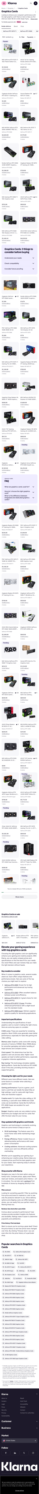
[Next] (35, 32)
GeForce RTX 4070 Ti (12, 998)
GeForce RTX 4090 (11, 985)
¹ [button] (6, 69)
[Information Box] (13, 37)
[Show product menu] (35, 12)
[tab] (6, 26)
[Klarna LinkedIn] (15, 1453)
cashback (27, 1181)
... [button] (15, 8)
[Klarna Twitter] (24, 1453)
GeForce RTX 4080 (11, 993)
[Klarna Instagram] (33, 1453)
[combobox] (31, 37)
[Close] (37, 1479)
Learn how (24, 22)
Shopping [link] (10, 8)
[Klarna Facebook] (6, 1453)
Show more (34, 19)
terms (11, 1381)
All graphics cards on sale (10, 916)
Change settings (19, 1490)
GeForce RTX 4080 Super (14, 1011)
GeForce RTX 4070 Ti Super (14, 1003)
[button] (35, 94)
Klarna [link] (3, 8)
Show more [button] (19, 897)
